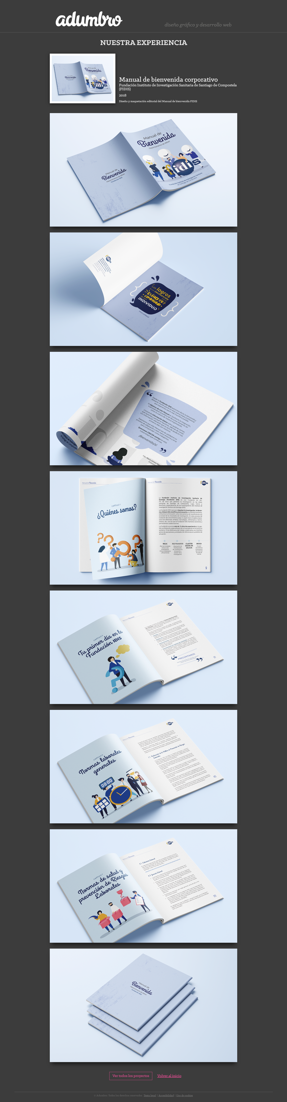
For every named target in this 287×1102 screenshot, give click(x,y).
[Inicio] (91, 16)
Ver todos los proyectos (130, 1076)
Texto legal (150, 1095)
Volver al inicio (169, 1076)
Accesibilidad (166, 1095)
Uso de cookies (184, 1095)
